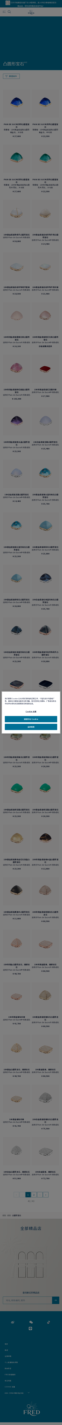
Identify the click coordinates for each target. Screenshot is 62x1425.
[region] (31, 712)
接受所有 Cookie (31, 719)
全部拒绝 (31, 727)
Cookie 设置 (31, 711)
